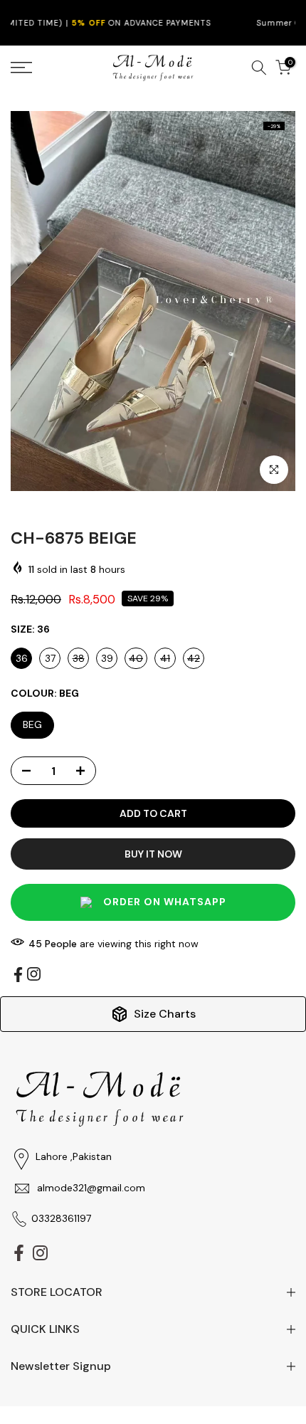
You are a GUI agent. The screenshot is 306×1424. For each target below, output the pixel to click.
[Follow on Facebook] (18, 974)
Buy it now (153, 854)
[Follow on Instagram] (34, 974)
